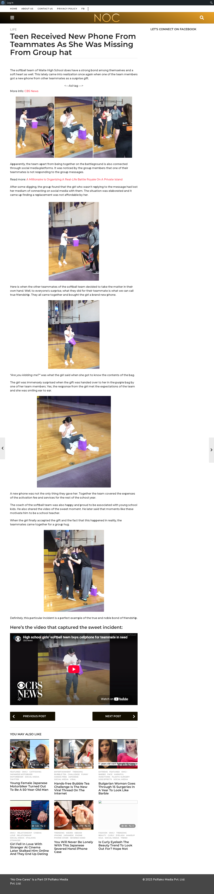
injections (104, 777)
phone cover (61, 838)
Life (13, 29)
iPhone (58, 835)
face (109, 774)
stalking (31, 838)
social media (32, 777)
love (12, 835)
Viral (73, 779)
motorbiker (16, 777)
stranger (15, 840)
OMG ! (25, 772)
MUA (100, 838)
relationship (24, 835)
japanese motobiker (21, 774)
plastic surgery (121, 777)
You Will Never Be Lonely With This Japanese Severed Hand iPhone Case (73, 847)
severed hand (77, 838)
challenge (74, 774)
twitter (14, 779)
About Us (27, 8)
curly (111, 835)
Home (13, 8)
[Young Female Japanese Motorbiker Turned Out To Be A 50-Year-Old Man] (29, 754)
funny (84, 774)
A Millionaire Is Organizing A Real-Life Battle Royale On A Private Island (74, 179)
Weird (69, 833)
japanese (73, 777)
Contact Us (45, 8)
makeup (130, 835)
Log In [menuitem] (10, 2)
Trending (78, 772)
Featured (15, 772)
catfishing (35, 772)
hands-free (60, 777)
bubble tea (60, 774)
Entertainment (62, 772)
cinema (37, 833)
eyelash (120, 835)
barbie (102, 774)
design (78, 833)
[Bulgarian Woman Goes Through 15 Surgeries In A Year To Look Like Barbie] (118, 754)
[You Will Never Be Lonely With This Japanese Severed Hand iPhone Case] (73, 815)
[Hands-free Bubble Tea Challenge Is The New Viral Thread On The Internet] (73, 754)
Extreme (103, 772)
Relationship (24, 833)
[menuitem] (3, 2)
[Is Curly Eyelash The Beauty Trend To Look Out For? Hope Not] (118, 815)
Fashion (102, 833)
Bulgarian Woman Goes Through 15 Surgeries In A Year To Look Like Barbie (116, 788)
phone (78, 835)
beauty (102, 835)
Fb (83, 8)
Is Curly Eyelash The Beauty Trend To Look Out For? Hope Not (115, 845)
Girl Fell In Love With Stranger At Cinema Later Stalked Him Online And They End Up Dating (29, 849)
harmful (119, 774)
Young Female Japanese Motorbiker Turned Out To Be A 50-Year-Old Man (29, 786)
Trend (124, 838)
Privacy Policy (67, 8)
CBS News (31, 91)
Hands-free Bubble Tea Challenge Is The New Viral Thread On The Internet (71, 788)
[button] (88, 8)
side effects (105, 779)
